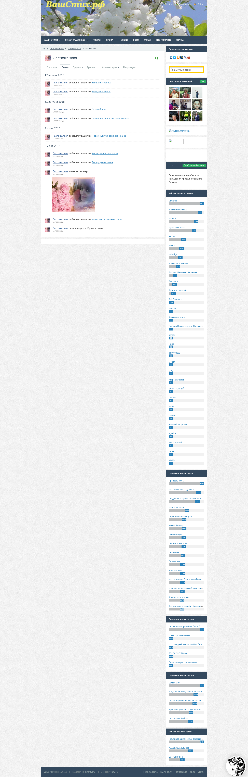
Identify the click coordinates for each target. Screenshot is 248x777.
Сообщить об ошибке (194, 165)
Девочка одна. (176, 534)
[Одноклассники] (178, 57)
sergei (172, 335)
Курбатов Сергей (177, 227)
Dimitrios (173, 200)
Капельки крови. (177, 507)
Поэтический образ (178, 718)
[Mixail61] (185, 109)
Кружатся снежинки (179, 597)
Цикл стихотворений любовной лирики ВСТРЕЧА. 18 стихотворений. (203, 626)
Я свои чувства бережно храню (109, 135)
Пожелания (174, 561)
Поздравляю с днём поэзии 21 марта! (187, 498)
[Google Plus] (189, 57)
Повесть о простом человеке (183, 662)
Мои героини (175, 570)
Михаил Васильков (178, 263)
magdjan (173, 308)
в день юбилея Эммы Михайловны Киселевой (192, 579)
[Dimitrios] (197, 109)
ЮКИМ (172, 460)
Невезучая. (174, 552)
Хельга (172, 245)
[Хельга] (174, 109)
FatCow (114, 772)
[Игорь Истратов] (174, 97)
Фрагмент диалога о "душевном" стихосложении (193, 709)
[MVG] (197, 120)
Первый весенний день (180, 516)
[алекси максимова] (185, 97)
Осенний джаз (99, 109)
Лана (171, 343)
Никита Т (173, 236)
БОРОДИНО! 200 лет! (179, 653)
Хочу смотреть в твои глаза (107, 219)
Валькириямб (175, 442)
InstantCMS (90, 772)
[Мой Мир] (182, 57)
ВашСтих (48, 772)
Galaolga (173, 254)
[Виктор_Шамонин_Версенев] (185, 120)
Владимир (174, 281)
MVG (171, 370)
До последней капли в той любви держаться (191, 644)
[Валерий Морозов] (174, 120)
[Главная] (44, 48)
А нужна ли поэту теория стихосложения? (189, 691)
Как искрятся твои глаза (105, 153)
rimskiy (172, 397)
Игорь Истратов (176, 379)
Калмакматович (177, 317)
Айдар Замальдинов (179, 747)
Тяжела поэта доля (178, 543)
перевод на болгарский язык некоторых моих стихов (195, 588)
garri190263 (174, 352)
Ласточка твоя (65, 58)
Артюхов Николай (178, 290)
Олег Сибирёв (176, 756)
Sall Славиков (175, 299)
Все (202, 81)
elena (171, 406)
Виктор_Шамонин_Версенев (183, 272)
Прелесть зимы (176, 480)
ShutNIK (172, 218)
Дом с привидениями (179, 635)
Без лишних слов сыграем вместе (110, 118)
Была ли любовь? (101, 82)
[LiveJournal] (185, 57)
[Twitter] (174, 57)
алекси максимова (178, 209)
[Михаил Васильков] (197, 97)
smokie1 (173, 415)
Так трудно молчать (102, 162)
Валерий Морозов (178, 424)
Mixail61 (173, 361)
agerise (172, 433)
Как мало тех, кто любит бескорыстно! (187, 606)
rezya (171, 451)
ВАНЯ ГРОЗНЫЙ (176, 388)
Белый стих (174, 682)
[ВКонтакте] (171, 57)
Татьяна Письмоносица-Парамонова (187, 326)
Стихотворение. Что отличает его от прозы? (190, 700)
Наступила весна (101, 91)
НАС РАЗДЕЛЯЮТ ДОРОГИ (181, 489)
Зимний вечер (176, 525)
